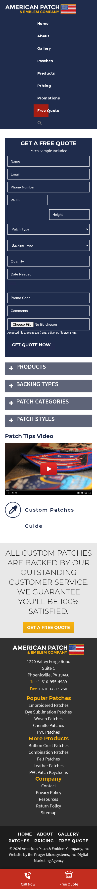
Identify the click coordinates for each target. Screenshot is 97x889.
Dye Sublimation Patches (48, 712)
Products (43, 73)
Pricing (43, 86)
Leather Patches (49, 765)
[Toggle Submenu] (11, 368)
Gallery (43, 48)
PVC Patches (48, 732)
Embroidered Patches (49, 705)
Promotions (43, 98)
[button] (41, 123)
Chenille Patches (48, 725)
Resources (48, 799)
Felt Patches (48, 759)
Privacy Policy (48, 792)
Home (43, 23)
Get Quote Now (31, 344)
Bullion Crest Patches (49, 745)
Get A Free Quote (48, 627)
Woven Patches (48, 718)
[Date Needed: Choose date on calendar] (11, 282)
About (43, 36)
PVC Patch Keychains (48, 772)
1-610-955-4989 (52, 681)
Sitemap (48, 812)
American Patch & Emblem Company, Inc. (56, 848)
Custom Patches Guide (49, 518)
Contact (48, 786)
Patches (43, 61)
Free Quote (43, 110)
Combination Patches (49, 752)
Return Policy (48, 806)
